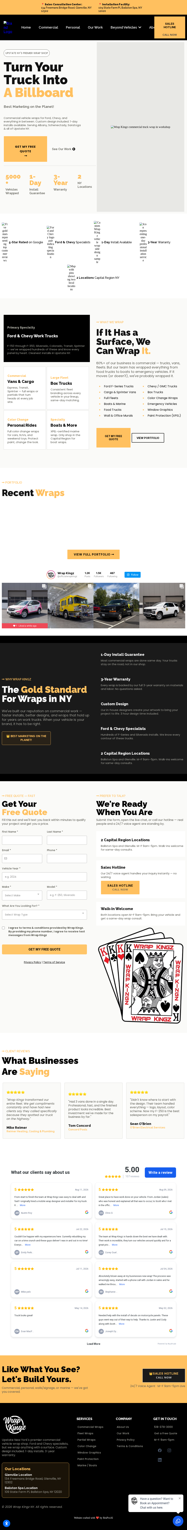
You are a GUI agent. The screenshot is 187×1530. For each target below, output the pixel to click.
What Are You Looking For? (20, 906)
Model (52, 887)
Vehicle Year (11, 868)
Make (6, 887)
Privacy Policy (32, 962)
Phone (52, 850)
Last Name (55, 832)
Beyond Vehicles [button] (124, 27)
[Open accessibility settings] (6, 1523)
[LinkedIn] (160, 1460)
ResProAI (108, 1517)
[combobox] (22, 895)
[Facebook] (160, 1450)
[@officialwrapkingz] (51, 574)
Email (6, 850)
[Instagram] (169, 1450)
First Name (10, 832)
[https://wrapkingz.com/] (8, 27)
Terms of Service (54, 962)
